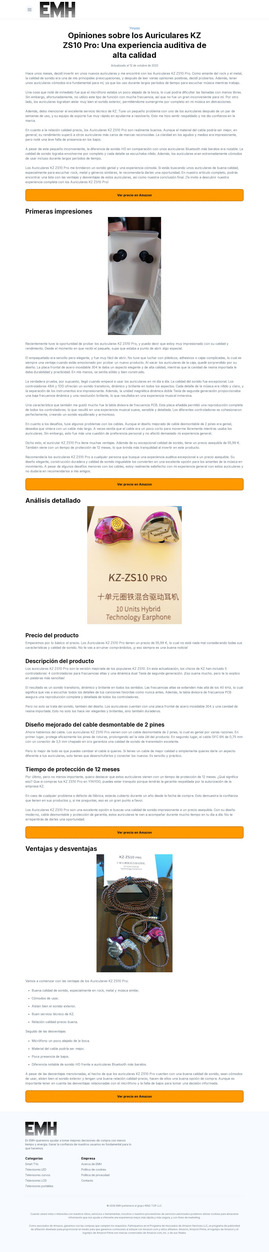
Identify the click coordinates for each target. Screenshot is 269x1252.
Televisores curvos (37, 1175)
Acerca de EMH (91, 1164)
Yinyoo (134, 28)
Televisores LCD (36, 1180)
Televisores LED (35, 1169)
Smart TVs (31, 1164)
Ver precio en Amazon (134, 195)
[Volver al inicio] (140, 9)
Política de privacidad (95, 1175)
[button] (29, 9)
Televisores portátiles (39, 1186)
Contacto (87, 1180)
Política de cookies (93, 1169)
